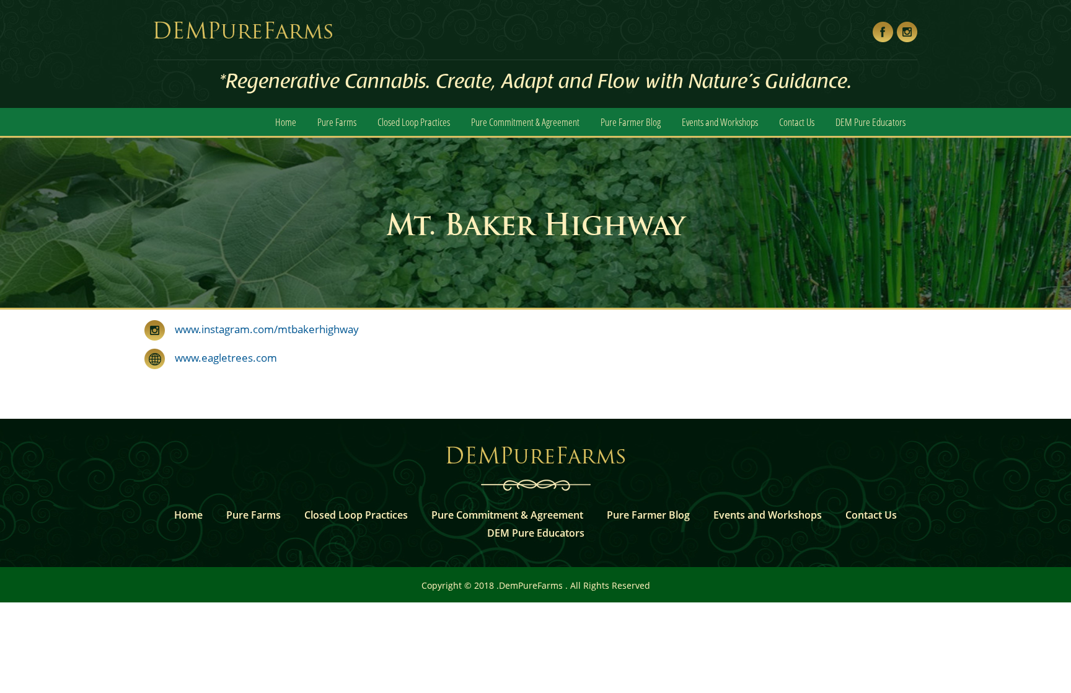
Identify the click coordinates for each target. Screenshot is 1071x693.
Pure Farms (336, 122)
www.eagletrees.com (221, 358)
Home (285, 122)
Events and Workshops (720, 122)
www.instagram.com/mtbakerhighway (267, 329)
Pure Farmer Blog (631, 122)
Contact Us (796, 122)
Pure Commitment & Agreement (525, 122)
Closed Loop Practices (413, 122)
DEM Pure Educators (870, 122)
